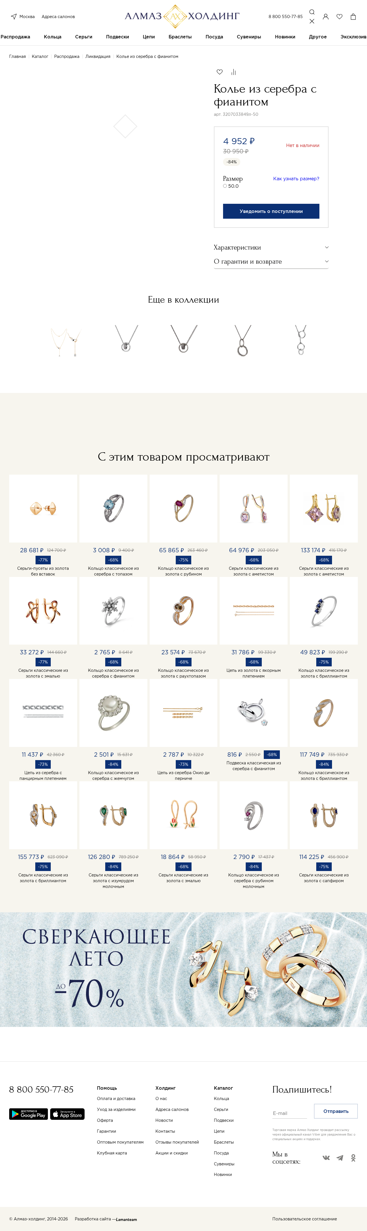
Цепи (149, 36)
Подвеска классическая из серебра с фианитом (254, 766)
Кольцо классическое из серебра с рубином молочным (253, 881)
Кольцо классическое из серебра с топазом (113, 571)
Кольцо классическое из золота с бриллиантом (323, 673)
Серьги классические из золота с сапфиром (324, 878)
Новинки (285, 36)
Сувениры (249, 36)
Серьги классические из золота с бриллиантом (43, 878)
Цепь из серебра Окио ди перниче (183, 775)
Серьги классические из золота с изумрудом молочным (113, 881)
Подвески (117, 36)
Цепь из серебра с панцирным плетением (43, 775)
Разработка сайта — (95, 1219)
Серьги (83, 36)
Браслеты (180, 36)
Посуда (214, 36)
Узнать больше (245, 1164)
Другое (318, 36)
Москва (27, 16)
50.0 (233, 186)
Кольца (52, 36)
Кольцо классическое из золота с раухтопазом (183, 673)
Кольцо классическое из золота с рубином (183, 571)
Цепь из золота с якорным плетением (254, 673)
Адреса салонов (58, 16)
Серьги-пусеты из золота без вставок (43, 571)
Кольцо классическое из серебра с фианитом (113, 673)
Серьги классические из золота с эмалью (43, 673)
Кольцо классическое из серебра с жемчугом (113, 775)
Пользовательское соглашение (304, 1219)
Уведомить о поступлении (271, 211)
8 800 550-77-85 (286, 16)
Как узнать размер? (296, 178)
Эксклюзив (353, 36)
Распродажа (15, 36)
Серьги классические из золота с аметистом (253, 571)
